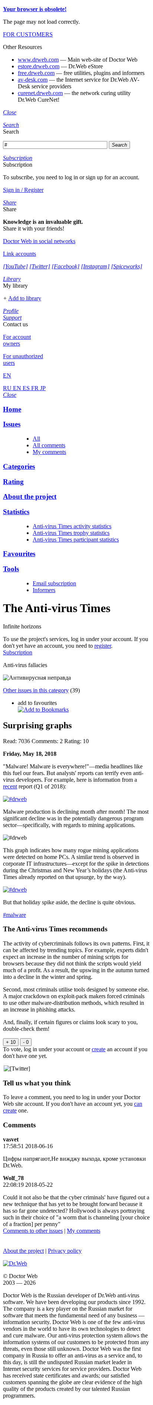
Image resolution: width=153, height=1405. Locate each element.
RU (8, 388)
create (98, 1049)
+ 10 (11, 1042)
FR (35, 388)
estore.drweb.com (38, 66)
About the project (23, 1251)
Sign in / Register (23, 190)
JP (43, 388)
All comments (49, 445)
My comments (49, 452)
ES (27, 388)
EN (18, 388)
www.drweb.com (38, 59)
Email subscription (54, 583)
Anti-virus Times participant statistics (76, 539)
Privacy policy (65, 1251)
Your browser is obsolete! (34, 9)
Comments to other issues (33, 1231)
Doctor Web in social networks (39, 241)
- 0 (26, 1042)
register (102, 646)
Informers (44, 590)
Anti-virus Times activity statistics (72, 526)
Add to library (24, 298)
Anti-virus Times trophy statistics (71, 533)
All (36, 438)
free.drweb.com (36, 73)
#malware (14, 915)
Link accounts (19, 254)
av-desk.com (33, 79)
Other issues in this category (36, 690)
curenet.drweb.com (40, 93)
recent (10, 786)
